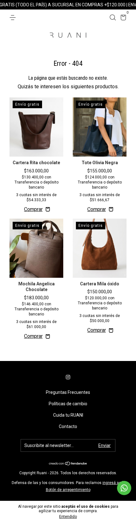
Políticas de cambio (68, 403)
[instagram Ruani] (68, 377)
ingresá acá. (113, 483)
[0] (122, 18)
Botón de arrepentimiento (68, 490)
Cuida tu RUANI (68, 415)
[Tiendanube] (68, 464)
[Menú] (13, 17)
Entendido (68, 516)
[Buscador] (112, 17)
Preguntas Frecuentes (68, 392)
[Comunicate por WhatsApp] (124, 488)
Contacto (68, 426)
